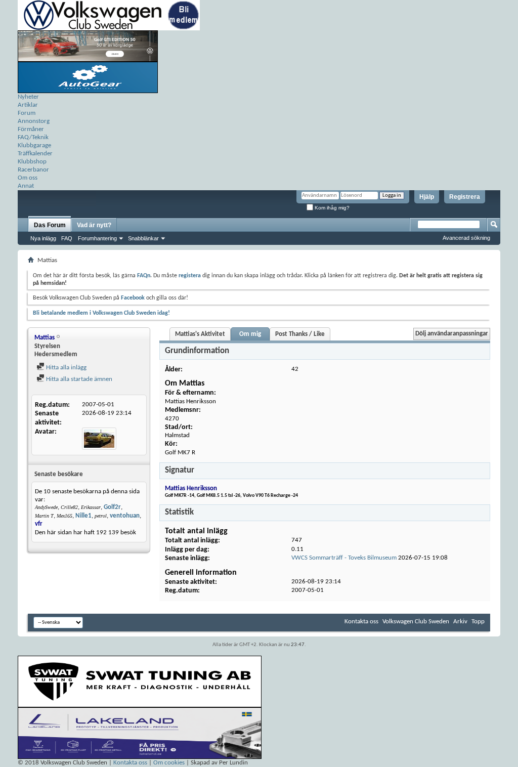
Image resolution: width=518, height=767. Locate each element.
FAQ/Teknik (33, 137)
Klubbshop (32, 161)
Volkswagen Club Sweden (415, 621)
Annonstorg (34, 121)
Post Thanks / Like (300, 334)
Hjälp (426, 196)
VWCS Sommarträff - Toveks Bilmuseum (344, 558)
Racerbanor (33, 169)
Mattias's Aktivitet (200, 334)
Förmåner (31, 129)
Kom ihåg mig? (331, 207)
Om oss (27, 178)
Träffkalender (35, 153)
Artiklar (28, 105)
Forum (26, 113)
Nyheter (28, 97)
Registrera (464, 196)
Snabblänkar (143, 238)
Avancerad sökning (466, 238)
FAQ (66, 238)
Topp (478, 621)
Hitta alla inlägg (66, 367)
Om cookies (169, 762)
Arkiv (460, 621)
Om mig (250, 334)
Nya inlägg (43, 238)
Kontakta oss (361, 621)
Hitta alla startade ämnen (78, 379)
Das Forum (50, 225)
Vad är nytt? (94, 225)
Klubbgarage (34, 145)
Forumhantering (97, 238)
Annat (26, 186)
